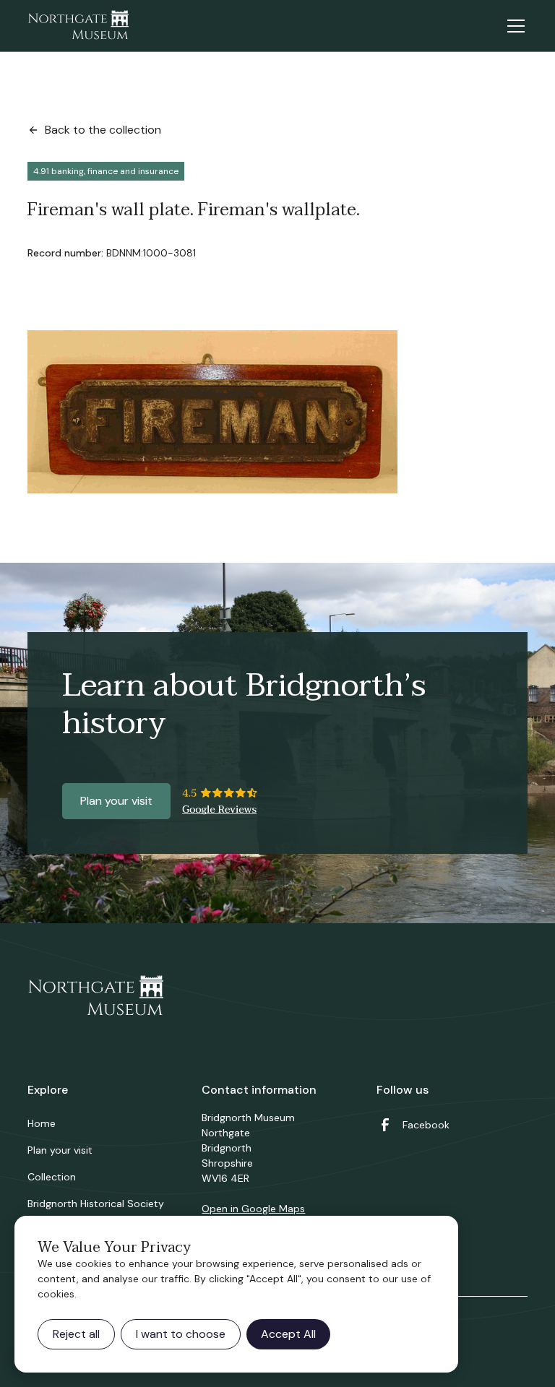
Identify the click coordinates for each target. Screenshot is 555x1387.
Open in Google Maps (253, 1208)
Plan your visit (116, 800)
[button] (513, 26)
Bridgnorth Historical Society (95, 1203)
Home (41, 1123)
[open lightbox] (212, 411)
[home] (78, 26)
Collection (51, 1176)
